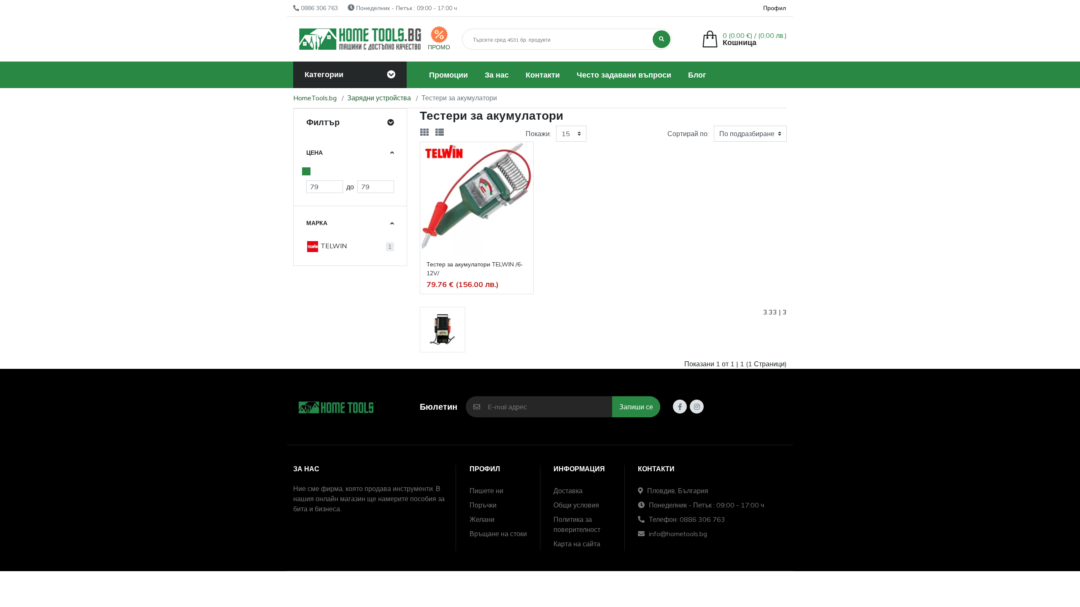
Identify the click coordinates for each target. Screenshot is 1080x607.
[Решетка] (424, 132)
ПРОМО (439, 47)
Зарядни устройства (379, 98)
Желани (482, 519)
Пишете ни (486, 490)
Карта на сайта (577, 544)
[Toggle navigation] (391, 74)
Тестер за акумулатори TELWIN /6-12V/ (475, 269)
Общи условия (576, 505)
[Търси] (661, 39)
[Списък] (439, 132)
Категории (324, 74)
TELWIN (333, 246)
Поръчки (483, 505)
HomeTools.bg (315, 98)
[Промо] (439, 34)
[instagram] (697, 407)
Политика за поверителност (577, 524)
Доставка (568, 490)
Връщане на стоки (498, 533)
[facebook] (680, 407)
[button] (744, 39)
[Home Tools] (360, 39)
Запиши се (636, 407)
